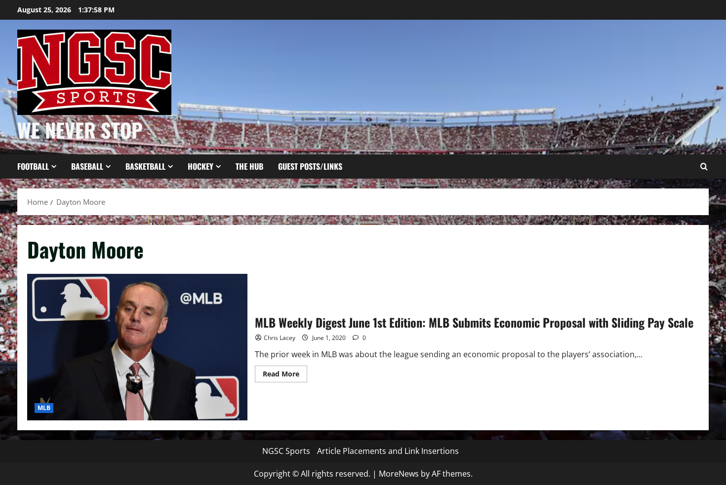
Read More (285, 375)
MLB (44, 408)
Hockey (200, 166)
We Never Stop (80, 130)
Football (33, 166)
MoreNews (399, 473)
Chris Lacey (279, 338)
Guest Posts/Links (310, 166)
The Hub (249, 166)
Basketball (145, 166)
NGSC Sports (286, 451)
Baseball (87, 166)
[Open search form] (704, 166)
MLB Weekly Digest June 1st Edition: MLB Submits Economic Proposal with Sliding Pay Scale (137, 347)
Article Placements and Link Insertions (388, 451)
